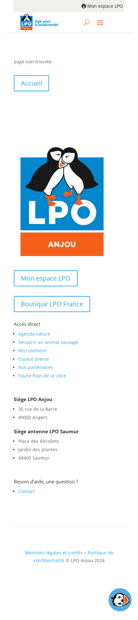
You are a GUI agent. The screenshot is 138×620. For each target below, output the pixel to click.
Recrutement (32, 350)
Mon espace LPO (105, 6)
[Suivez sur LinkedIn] (71, 579)
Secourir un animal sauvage (48, 342)
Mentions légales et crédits (54, 553)
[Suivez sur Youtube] (84, 579)
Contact (26, 491)
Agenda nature (34, 334)
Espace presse (33, 359)
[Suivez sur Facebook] (58, 579)
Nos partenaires (35, 367)
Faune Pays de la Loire (42, 376)
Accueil (31, 83)
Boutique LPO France (52, 304)
